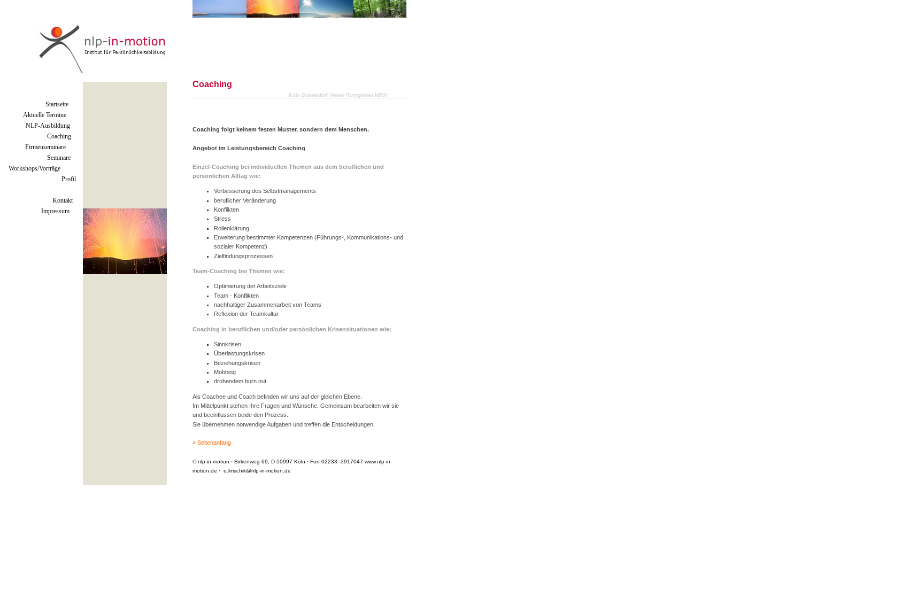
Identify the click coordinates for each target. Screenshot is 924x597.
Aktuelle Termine (44, 115)
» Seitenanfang (211, 442)
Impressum (55, 211)
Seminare (59, 157)
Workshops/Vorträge (34, 168)
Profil (68, 179)
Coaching (59, 136)
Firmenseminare (45, 147)
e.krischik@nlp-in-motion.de (257, 471)
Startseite (56, 104)
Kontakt (62, 200)
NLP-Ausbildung (48, 125)
